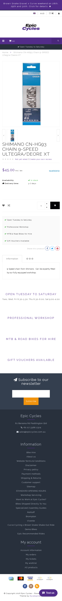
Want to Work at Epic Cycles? (31, 499)
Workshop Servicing (31, 495)
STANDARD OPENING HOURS (31, 491)
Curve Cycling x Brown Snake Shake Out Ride (31, 525)
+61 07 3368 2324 (32, 427)
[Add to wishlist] (3, 205)
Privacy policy (31, 469)
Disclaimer (31, 465)
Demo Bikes (31, 529)
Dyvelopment (36, 596)
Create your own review (40, 159)
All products (31, 567)
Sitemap (31, 486)
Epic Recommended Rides (31, 534)
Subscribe (31, 401)
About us (31, 457)
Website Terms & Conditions (31, 461)
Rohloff (31, 512)
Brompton (31, 516)
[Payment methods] (11, 578)
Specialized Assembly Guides (31, 508)
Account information (31, 550)
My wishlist (31, 563)
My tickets (31, 559)
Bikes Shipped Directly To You (31, 504)
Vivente (31, 521)
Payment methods (31, 474)
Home (5, 52)
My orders (31, 554)
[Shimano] (54, 171)
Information (12, 259)
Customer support (31, 482)
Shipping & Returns (31, 478)
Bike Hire (31, 452)
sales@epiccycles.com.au (32, 432)
